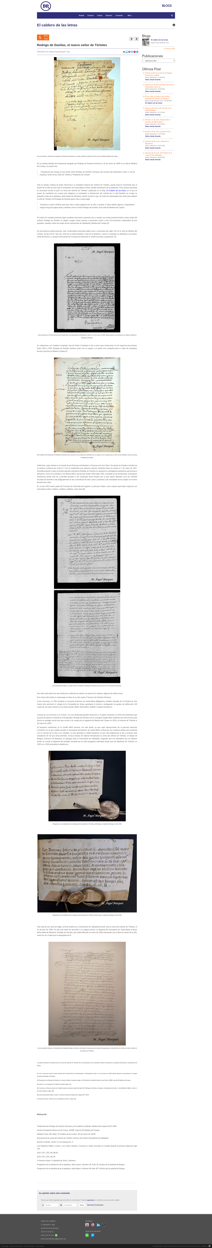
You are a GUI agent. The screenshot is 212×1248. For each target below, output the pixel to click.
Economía (119, 15)
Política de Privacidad (16, 1246)
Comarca (90, 15)
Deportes (109, 15)
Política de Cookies (29, 1246)
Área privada (40, 1246)
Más (129, 15)
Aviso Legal (5, 1246)
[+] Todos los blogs (169, 48)
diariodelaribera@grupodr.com (55, 1239)
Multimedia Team (195, 1246)
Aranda (81, 15)
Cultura (99, 15)
